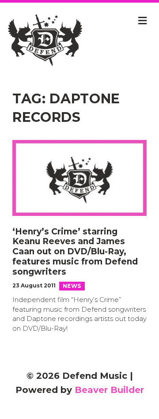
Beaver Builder (109, 390)
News (72, 286)
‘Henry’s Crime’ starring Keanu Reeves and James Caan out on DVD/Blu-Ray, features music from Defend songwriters (75, 251)
